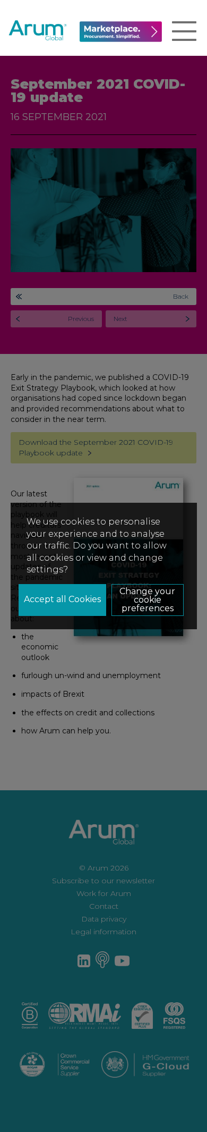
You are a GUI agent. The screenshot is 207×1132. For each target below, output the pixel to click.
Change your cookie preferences (147, 599)
